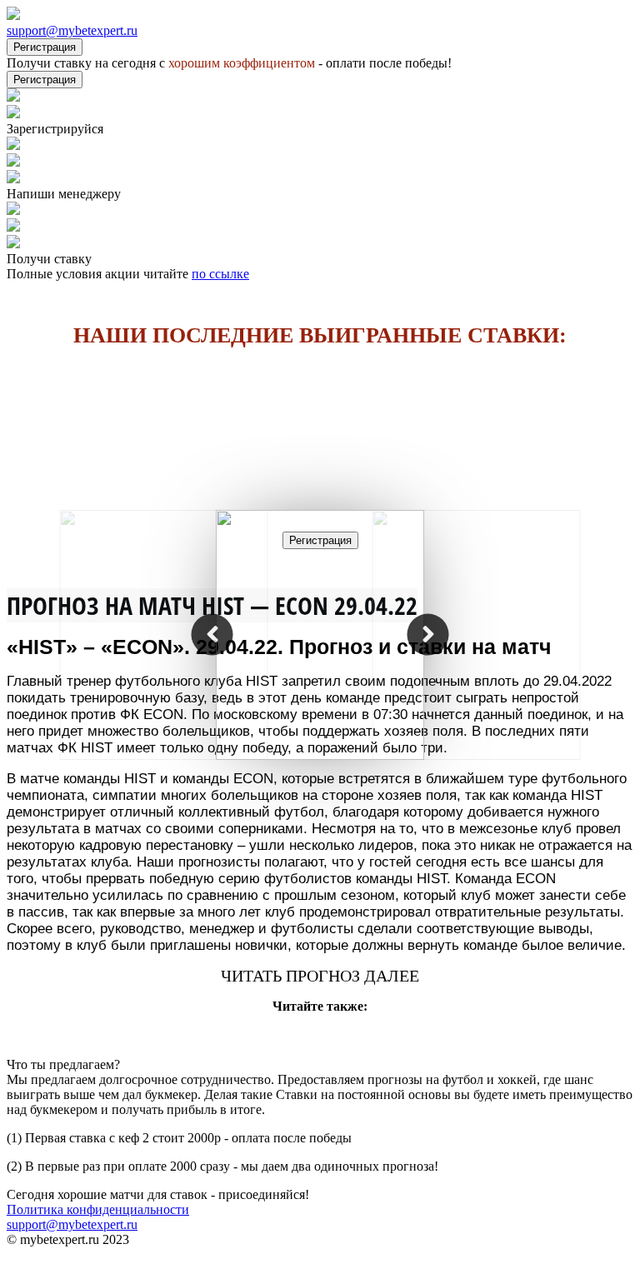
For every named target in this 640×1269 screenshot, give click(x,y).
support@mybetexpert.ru (72, 30)
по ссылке (220, 274)
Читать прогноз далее (320, 976)
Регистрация (44, 47)
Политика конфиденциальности (98, 1209)
